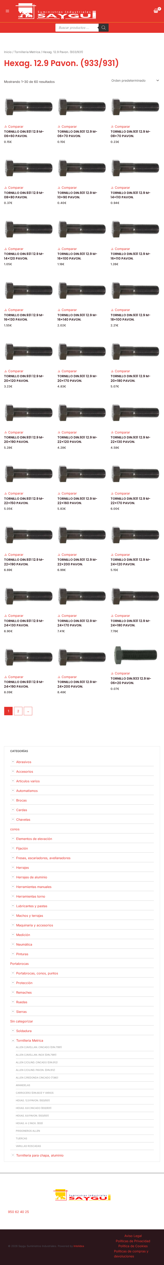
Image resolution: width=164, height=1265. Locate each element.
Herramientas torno (30, 896)
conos (14, 829)
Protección (24, 983)
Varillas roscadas (28, 1146)
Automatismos (27, 791)
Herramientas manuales (33, 887)
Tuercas (21, 1138)
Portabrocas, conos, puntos (37, 973)
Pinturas (22, 954)
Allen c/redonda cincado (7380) (37, 1077)
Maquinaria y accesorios (34, 925)
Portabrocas (19, 964)
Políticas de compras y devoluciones (131, 1253)
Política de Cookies (133, 1246)
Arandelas (23, 1085)
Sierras (21, 1012)
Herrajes (22, 868)
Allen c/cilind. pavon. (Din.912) (35, 1069)
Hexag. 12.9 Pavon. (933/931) (33, 1100)
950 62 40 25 (18, 1212)
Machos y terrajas (29, 916)
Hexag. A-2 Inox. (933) (29, 1123)
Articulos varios (28, 781)
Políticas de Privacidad (133, 1241)
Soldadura (24, 1031)
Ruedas (21, 1002)
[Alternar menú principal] (7, 11)
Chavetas (23, 820)
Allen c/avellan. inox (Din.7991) (36, 1054)
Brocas (21, 800)
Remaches (24, 992)
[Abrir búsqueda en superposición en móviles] (82, 28)
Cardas (21, 810)
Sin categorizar (21, 1021)
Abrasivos (23, 762)
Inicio (8, 52)
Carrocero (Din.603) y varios (35, 1092)
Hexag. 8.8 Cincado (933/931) (33, 1108)
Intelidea (79, 1246)
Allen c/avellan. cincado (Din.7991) (39, 1047)
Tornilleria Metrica (29, 1040)
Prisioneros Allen (28, 1130)
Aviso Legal (133, 1236)
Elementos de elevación (34, 839)
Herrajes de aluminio (31, 877)
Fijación (22, 848)
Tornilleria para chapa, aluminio (40, 1155)
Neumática (24, 944)
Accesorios (24, 771)
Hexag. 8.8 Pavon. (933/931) (32, 1115)
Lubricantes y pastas (31, 906)
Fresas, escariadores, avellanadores (43, 858)
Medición (23, 935)
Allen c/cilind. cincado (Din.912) (37, 1062)
